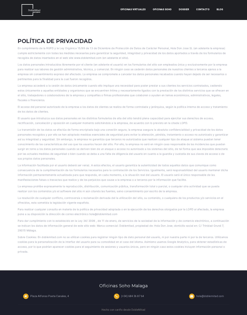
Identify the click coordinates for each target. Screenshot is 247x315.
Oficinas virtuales (133, 9)
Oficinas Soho (162, 9)
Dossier (184, 9)
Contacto (202, 9)
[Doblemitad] (31, 9)
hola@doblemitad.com (210, 296)
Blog (220, 9)
